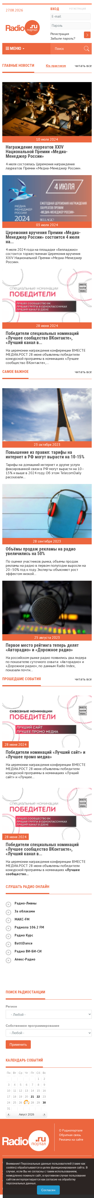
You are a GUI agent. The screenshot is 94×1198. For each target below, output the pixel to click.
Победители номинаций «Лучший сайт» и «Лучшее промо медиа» (45, 754)
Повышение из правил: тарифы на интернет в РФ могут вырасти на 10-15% (45, 454)
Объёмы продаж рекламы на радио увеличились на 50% (41, 551)
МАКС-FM (22, 919)
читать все (83, 66)
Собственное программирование (32, 1025)
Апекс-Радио (25, 959)
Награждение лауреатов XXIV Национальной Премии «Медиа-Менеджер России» (37, 151)
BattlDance (23, 943)
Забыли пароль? (62, 38)
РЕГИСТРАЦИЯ (77, 8)
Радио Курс (24, 935)
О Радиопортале (71, 1130)
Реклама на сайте (71, 1139)
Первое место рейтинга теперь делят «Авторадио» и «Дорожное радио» (42, 647)
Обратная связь (70, 1135)
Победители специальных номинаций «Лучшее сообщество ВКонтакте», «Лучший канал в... (42, 338)
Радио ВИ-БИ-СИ (28, 951)
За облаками (25, 911)
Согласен (48, 1190)
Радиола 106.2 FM (29, 927)
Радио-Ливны (26, 903)
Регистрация (59, 34)
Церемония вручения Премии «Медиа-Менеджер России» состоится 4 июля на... (43, 237)
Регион (11, 1006)
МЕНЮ (15, 48)
